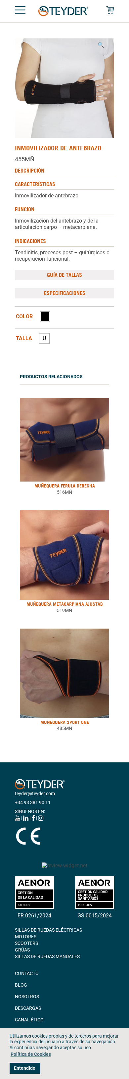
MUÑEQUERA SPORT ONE (64, 722)
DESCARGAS (28, 1008)
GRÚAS (22, 949)
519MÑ (64, 610)
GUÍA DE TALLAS (64, 275)
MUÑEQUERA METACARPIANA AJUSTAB (64, 604)
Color (24, 316)
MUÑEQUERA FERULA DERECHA (64, 486)
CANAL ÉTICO (29, 1019)
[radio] (45, 317)
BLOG (21, 985)
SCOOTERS (26, 943)
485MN (64, 728)
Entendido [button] (24, 1068)
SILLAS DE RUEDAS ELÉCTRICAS (48, 930)
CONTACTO (27, 973)
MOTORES (25, 936)
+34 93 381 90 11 (33, 802)
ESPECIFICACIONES (64, 293)
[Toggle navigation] (20, 11)
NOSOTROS (27, 996)
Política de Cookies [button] (31, 1054)
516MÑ (64, 492)
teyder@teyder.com (35, 793)
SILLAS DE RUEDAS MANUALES (47, 956)
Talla (24, 338)
